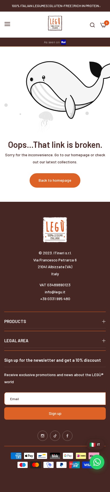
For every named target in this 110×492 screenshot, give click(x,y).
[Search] (92, 24)
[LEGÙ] (55, 23)
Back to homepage (55, 180)
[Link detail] (43, 435)
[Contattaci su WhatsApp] (97, 462)
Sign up (55, 413)
